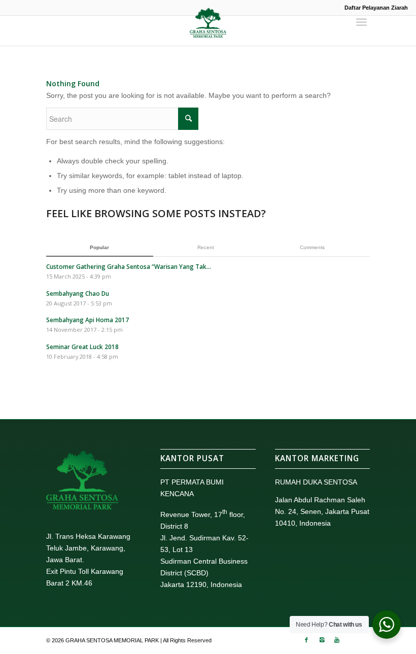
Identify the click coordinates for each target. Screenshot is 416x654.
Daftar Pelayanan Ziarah (376, 8)
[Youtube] (336, 639)
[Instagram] (321, 639)
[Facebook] (306, 639)
